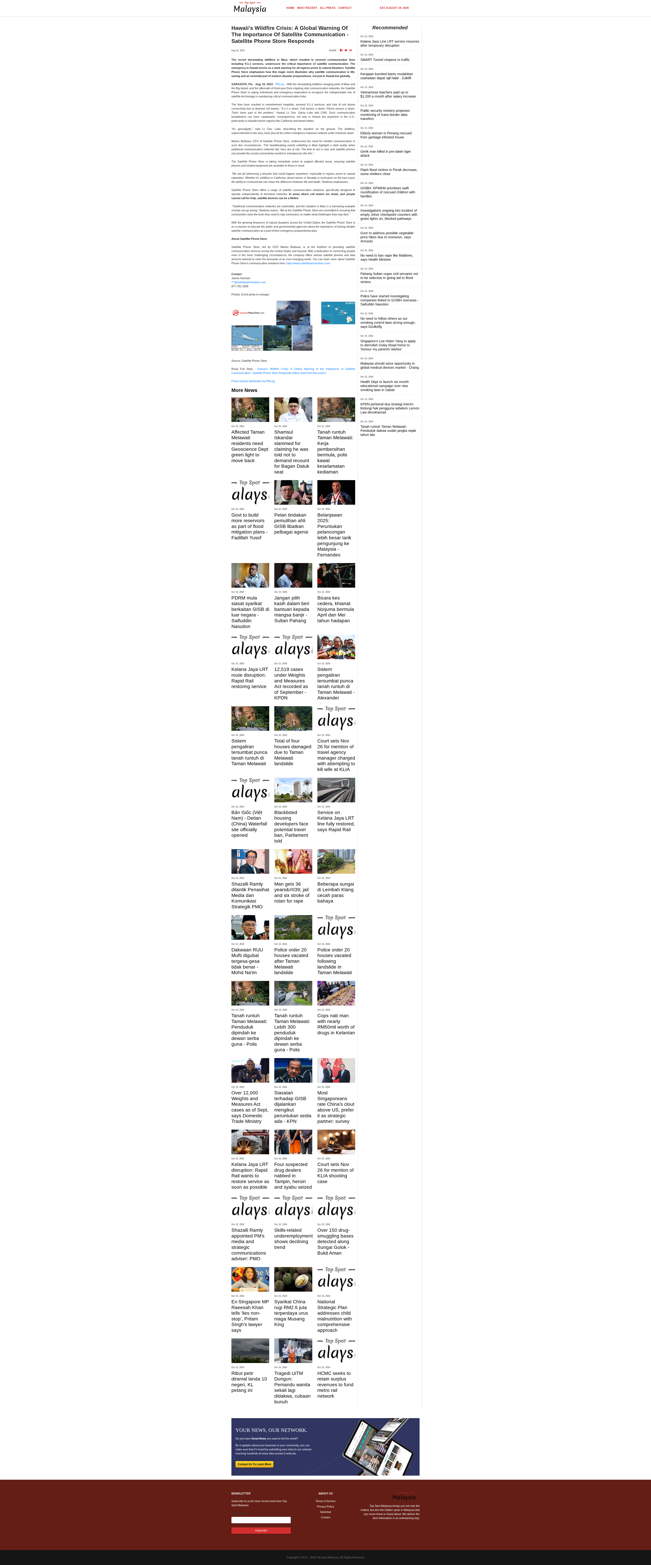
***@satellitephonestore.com (248, 282)
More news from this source (309, 373)
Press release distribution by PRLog (253, 381)
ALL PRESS (328, 7)
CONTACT (345, 7)
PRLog (279, 84)
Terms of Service (325, 1501)
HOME (290, 7)
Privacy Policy (325, 1506)
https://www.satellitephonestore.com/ (308, 263)
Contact (325, 1517)
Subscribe (261, 1530)
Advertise (325, 1512)
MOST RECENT (307, 7)
